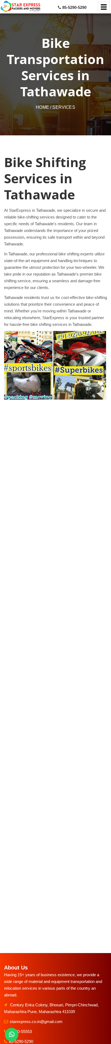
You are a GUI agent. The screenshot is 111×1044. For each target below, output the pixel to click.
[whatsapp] (11, 1034)
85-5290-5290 (21, 1041)
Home (42, 107)
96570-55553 (20, 1031)
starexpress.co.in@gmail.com (36, 1021)
